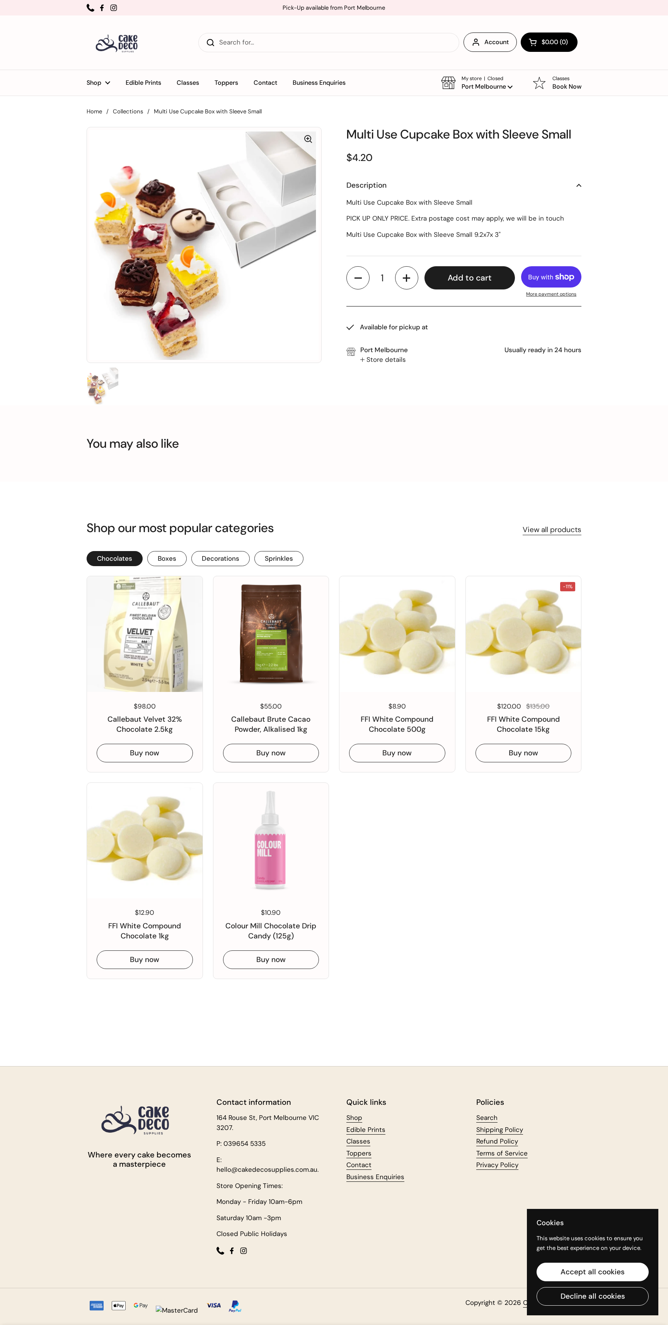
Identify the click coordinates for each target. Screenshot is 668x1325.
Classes (358, 1141)
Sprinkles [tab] (279, 558)
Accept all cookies (593, 1272)
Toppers (358, 1153)
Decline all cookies (593, 1296)
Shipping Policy (499, 1129)
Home (94, 111)
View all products (552, 529)
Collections (128, 111)
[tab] (383, 360)
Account (496, 42)
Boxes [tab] (167, 558)
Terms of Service (502, 1153)
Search (487, 1117)
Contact (358, 1165)
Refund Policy (497, 1141)
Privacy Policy (497, 1165)
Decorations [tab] (220, 558)
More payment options (551, 294)
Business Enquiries (375, 1177)
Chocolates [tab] (114, 558)
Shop (354, 1117)
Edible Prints (365, 1129)
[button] (549, 42)
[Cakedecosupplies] (119, 42)
